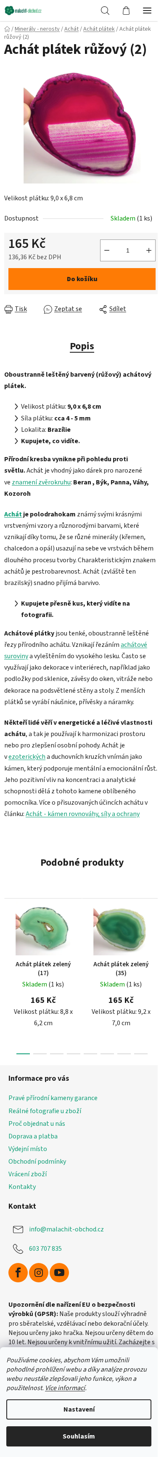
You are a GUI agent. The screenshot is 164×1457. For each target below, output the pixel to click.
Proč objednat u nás (36, 1123)
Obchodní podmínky (37, 1161)
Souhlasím (79, 1436)
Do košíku (82, 279)
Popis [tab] (82, 346)
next (155, 931)
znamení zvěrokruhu (41, 482)
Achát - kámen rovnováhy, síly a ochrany (83, 814)
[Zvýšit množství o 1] (149, 250)
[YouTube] (59, 1272)
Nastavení (79, 1409)
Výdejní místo (27, 1149)
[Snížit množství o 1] (107, 250)
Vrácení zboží (27, 1174)
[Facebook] (18, 1272)
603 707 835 (45, 1248)
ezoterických (26, 756)
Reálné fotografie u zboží (44, 1111)
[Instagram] (38, 1272)
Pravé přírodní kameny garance (53, 1098)
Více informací (65, 1388)
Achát (13, 514)
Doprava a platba (33, 1136)
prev (9, 931)
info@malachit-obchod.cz (66, 1229)
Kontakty (22, 1186)
